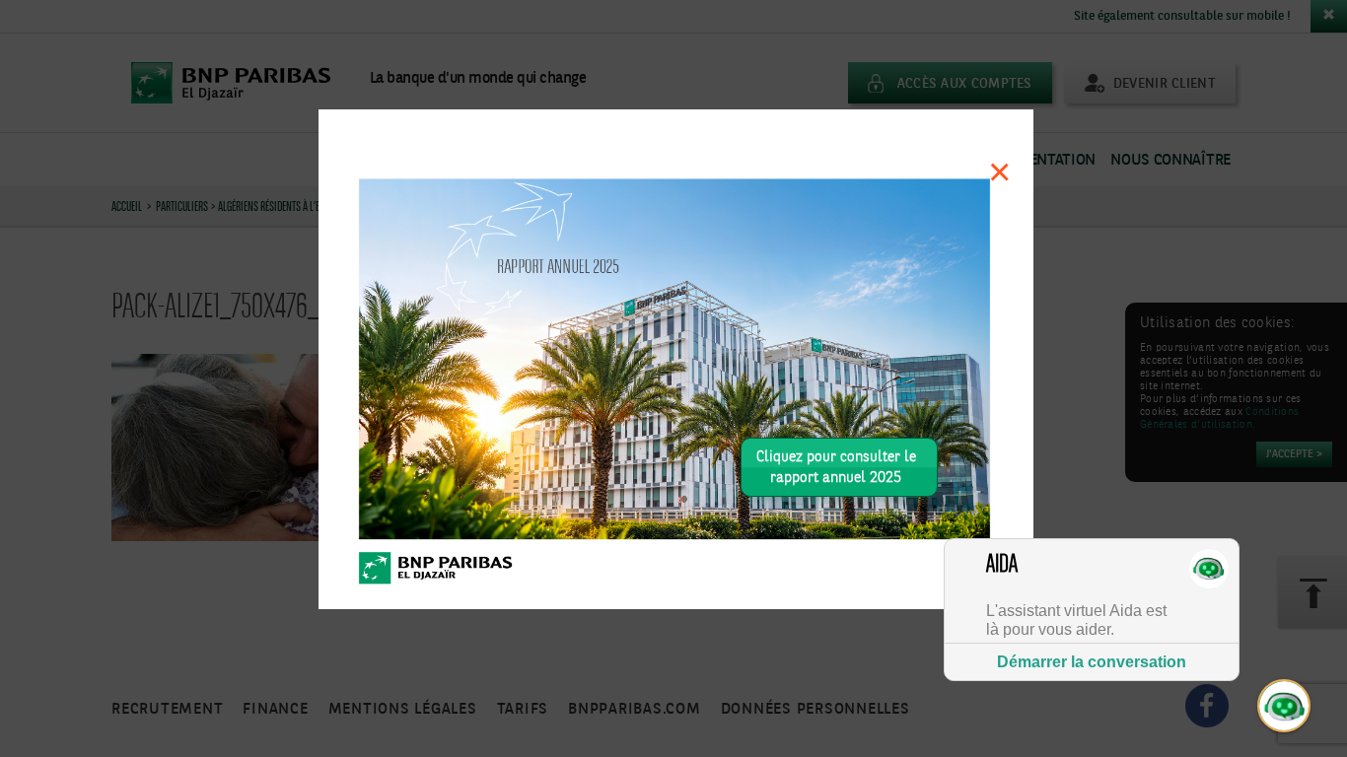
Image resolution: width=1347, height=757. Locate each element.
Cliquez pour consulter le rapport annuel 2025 (836, 468)
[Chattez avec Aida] (1284, 706)
